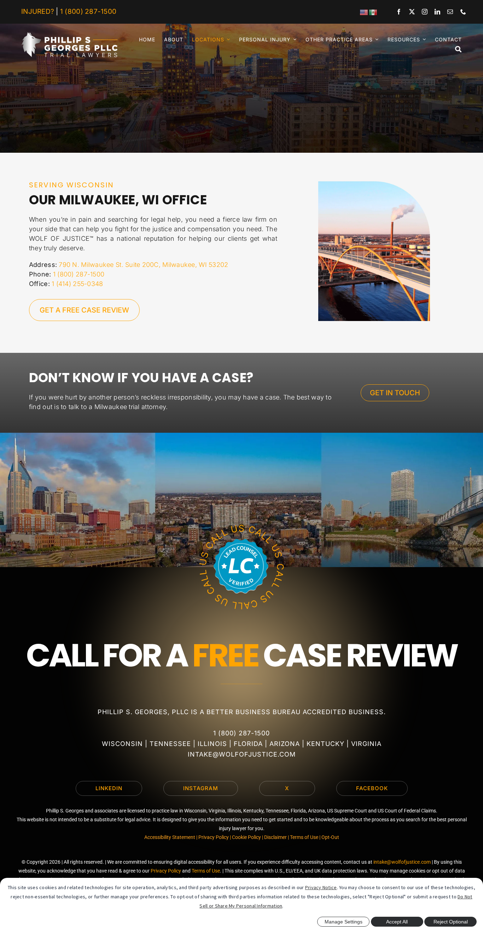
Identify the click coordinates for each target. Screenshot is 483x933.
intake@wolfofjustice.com (402, 862)
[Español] (373, 12)
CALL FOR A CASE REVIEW (241, 655)
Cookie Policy (246, 837)
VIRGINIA (366, 743)
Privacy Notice (321, 887)
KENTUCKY (325, 743)
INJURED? (37, 11)
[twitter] (412, 11)
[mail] (450, 11)
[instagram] (424, 11)
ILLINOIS (212, 743)
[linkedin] (437, 11)
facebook (372, 788)
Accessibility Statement (169, 837)
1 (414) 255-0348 (77, 283)
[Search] (454, 49)
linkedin (108, 788)
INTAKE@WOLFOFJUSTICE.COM (242, 754)
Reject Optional (450, 922)
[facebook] (399, 11)
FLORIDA (248, 743)
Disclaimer (275, 837)
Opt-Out (330, 837)
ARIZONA (284, 743)
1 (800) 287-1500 (88, 11)
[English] (364, 12)
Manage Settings (343, 922)
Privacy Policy (213, 837)
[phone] (463, 11)
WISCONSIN (122, 743)
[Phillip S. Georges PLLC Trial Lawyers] (69, 35)
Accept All (397, 922)
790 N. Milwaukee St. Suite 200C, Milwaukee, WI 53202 (143, 264)
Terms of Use (304, 837)
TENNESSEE (170, 743)
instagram (200, 788)
